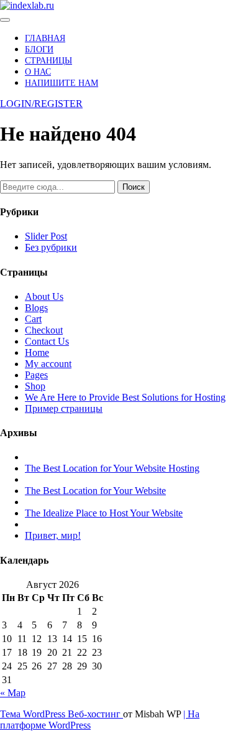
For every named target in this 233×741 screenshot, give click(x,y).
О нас (38, 72)
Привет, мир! (53, 535)
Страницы (48, 60)
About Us (44, 296)
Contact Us (47, 341)
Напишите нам (61, 83)
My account (48, 363)
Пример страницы (64, 408)
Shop (35, 386)
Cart (33, 319)
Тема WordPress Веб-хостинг (61, 714)
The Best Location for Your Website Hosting (112, 468)
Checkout (44, 330)
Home (37, 352)
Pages (36, 375)
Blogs (36, 307)
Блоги (39, 49)
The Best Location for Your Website (95, 490)
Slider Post (46, 236)
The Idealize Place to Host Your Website (104, 513)
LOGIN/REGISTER (41, 103)
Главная (45, 38)
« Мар (12, 692)
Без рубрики (51, 247)
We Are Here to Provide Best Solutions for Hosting (125, 397)
